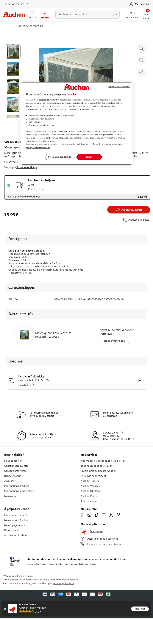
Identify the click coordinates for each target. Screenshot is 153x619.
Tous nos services (90, 501)
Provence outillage (26, 167)
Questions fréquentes (16, 465)
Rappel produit (12, 475)
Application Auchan (15, 535)
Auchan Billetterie (91, 491)
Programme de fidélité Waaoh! (98, 470)
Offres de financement (93, 475)
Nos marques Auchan (16, 520)
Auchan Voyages (90, 486)
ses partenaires (42, 99)
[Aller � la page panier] (145, 14)
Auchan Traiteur (90, 481)
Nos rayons (10, 496)
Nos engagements (14, 525)
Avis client (9, 481)
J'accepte (89, 156)
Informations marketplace (19, 491)
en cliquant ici (29, 576)
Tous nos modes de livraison (97, 465)
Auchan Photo (89, 496)
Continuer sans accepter (119, 86)
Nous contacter (13, 460)
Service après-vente (15, 470)
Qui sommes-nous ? (15, 515)
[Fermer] (5, 608)
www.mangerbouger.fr (63, 583)
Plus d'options (36, 189)
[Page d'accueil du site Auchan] (14, 14)
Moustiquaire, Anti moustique (29, 25)
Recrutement (11, 530)
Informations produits (16, 486)
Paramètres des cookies (59, 156)
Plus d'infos (24, 385)
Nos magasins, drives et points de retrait (103, 460)
